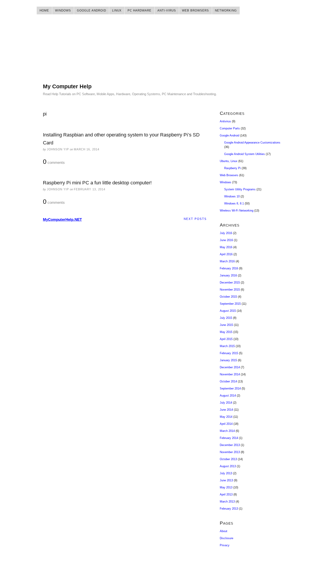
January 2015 (228, 360)
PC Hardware (139, 10)
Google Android (91, 10)
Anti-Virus (166, 10)
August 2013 (228, 466)
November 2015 (230, 289)
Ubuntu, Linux (228, 161)
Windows (63, 10)
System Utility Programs (240, 189)
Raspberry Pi (232, 168)
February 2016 (229, 268)
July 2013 (226, 473)
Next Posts (195, 219)
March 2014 (227, 431)
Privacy (224, 545)
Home (44, 10)
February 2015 (229, 353)
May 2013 (226, 487)
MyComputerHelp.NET (62, 219)
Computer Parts (230, 128)
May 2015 (226, 332)
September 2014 (230, 388)
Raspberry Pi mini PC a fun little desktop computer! (97, 182)
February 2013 (229, 508)
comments (54, 162)
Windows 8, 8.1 (234, 203)
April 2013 (226, 494)
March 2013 (227, 501)
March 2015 (227, 346)
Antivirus (225, 121)
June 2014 (226, 409)
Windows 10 (232, 196)
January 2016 (228, 275)
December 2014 (230, 367)
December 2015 (230, 282)
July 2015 (226, 317)
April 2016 (226, 254)
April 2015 (226, 339)
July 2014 (226, 402)
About (223, 531)
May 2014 (226, 416)
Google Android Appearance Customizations (252, 142)
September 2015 (230, 303)
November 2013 (230, 452)
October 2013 (228, 459)
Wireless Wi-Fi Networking (236, 210)
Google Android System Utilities (244, 154)
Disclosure (226, 538)
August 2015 (228, 310)
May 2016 (226, 247)
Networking (226, 10)
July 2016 (226, 233)
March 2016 (227, 261)
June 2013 (226, 480)
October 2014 (228, 381)
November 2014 (230, 374)
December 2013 (230, 445)
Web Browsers (195, 10)
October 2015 (228, 296)
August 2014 (228, 395)
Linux (117, 10)
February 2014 (229, 438)
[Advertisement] (162, 52)
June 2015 (226, 325)
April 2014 (226, 423)
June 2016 (226, 240)
